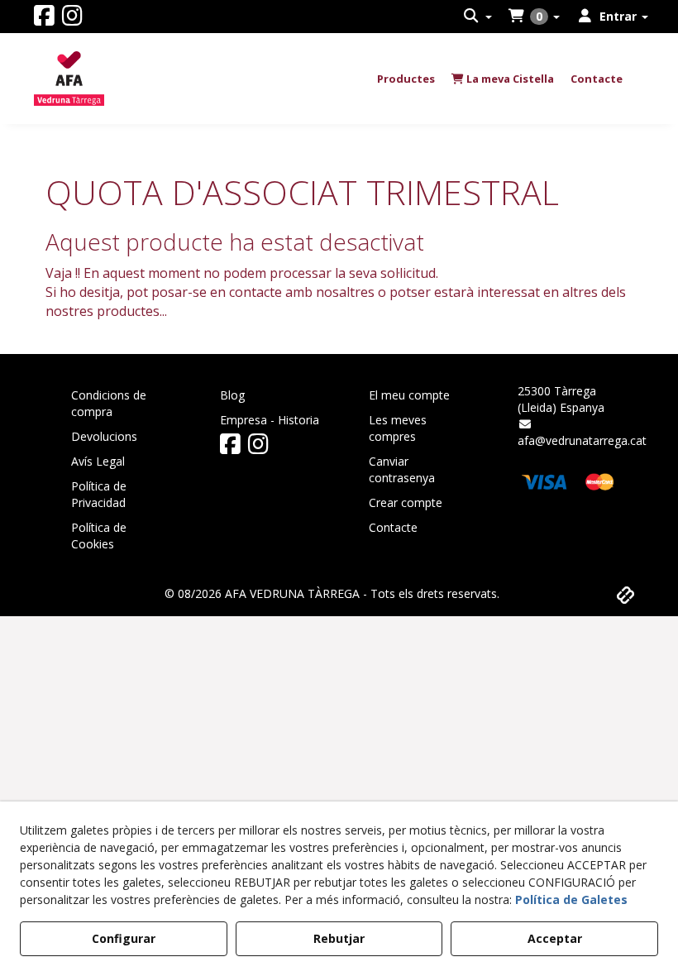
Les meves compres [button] (398, 428)
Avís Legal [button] (98, 461)
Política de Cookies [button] (99, 535)
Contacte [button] (393, 527)
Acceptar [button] (555, 938)
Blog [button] (232, 395)
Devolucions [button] (104, 436)
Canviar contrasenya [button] (402, 469)
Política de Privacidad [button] (99, 494)
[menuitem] (478, 16)
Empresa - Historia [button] (269, 420)
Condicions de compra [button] (108, 403)
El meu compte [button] (409, 395)
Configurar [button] (123, 938)
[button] (44, 19)
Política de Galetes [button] (571, 899)
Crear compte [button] (405, 502)
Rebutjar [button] (339, 938)
